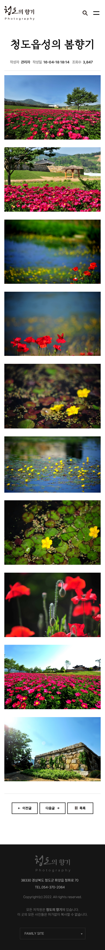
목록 (83, 808)
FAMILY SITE (34, 933)
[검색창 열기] (85, 13)
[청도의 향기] (19, 13)
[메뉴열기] (96, 13)
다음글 (50, 808)
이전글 (27, 808)
